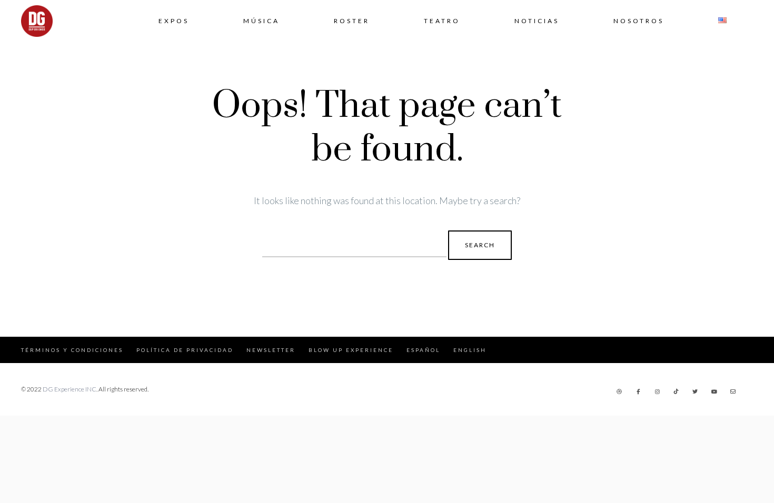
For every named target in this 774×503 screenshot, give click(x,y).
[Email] (732, 391)
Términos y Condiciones (72, 350)
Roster (352, 21)
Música (261, 21)
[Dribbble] (619, 391)
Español (423, 350)
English (470, 350)
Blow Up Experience (351, 350)
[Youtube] (713, 391)
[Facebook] (638, 391)
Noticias (536, 21)
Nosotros (638, 21)
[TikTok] (676, 391)
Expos (173, 21)
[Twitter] (695, 391)
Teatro (442, 21)
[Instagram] (657, 391)
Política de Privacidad (184, 350)
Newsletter (270, 350)
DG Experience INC (69, 389)
